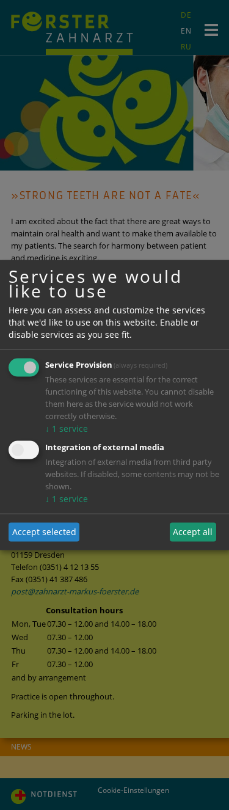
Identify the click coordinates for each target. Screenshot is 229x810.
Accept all (193, 532)
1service (66, 428)
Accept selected (44, 532)
